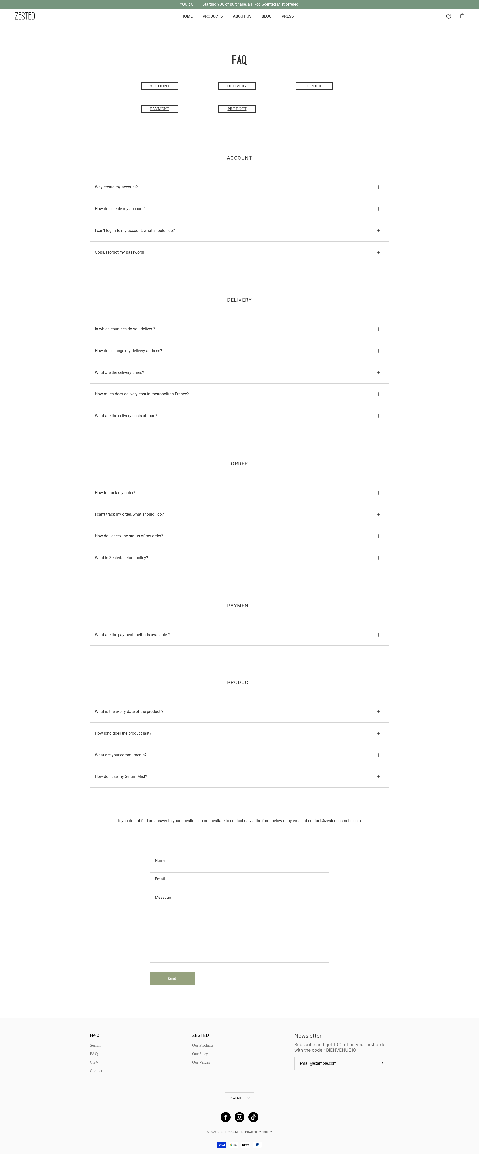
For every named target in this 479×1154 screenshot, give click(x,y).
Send (172, 979)
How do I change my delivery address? (128, 350)
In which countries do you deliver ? (125, 329)
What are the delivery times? (119, 372)
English (235, 1098)
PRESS (288, 16)
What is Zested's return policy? (121, 557)
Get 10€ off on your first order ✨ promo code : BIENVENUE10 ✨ (240, 4)
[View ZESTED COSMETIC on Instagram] (239, 1117)
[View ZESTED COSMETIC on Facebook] (226, 1117)
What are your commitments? (121, 755)
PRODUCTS (213, 16)
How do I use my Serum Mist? (121, 776)
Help (94, 1035)
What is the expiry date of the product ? (129, 711)
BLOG (267, 16)
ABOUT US (242, 16)
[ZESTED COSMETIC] (25, 16)
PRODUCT (237, 109)
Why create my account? (116, 187)
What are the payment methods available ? (132, 634)
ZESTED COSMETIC (231, 1132)
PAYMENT (159, 109)
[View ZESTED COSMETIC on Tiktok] (253, 1117)
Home (187, 16)
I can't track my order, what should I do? (129, 514)
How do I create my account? (120, 208)
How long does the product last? (123, 733)
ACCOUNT (160, 86)
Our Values (201, 1062)
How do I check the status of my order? (129, 536)
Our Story (200, 1054)
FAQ (94, 1054)
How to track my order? (115, 492)
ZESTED (200, 1035)
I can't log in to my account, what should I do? (135, 230)
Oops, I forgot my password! (119, 252)
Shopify (267, 1132)
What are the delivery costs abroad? (126, 415)
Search (95, 1045)
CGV (94, 1062)
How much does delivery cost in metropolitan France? (142, 394)
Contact (96, 1071)
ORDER (314, 86)
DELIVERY (237, 86)
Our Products (202, 1045)
